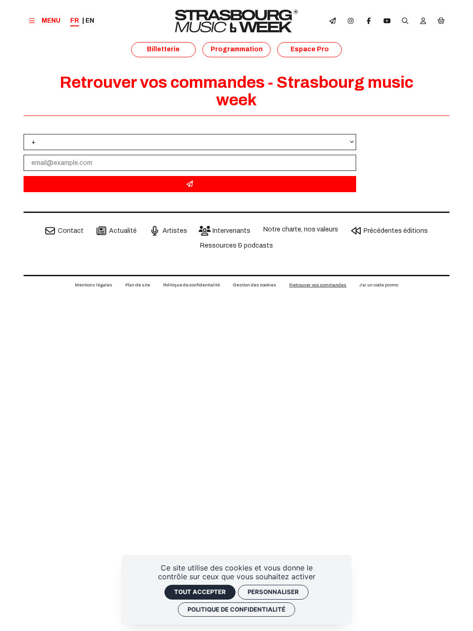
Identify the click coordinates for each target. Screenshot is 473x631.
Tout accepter (200, 591)
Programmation (237, 49)
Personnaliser (273, 591)
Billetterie (163, 49)
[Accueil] (236, 21)
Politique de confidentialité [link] (236, 609)
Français (74, 21)
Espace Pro (310, 49)
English (89, 20)
